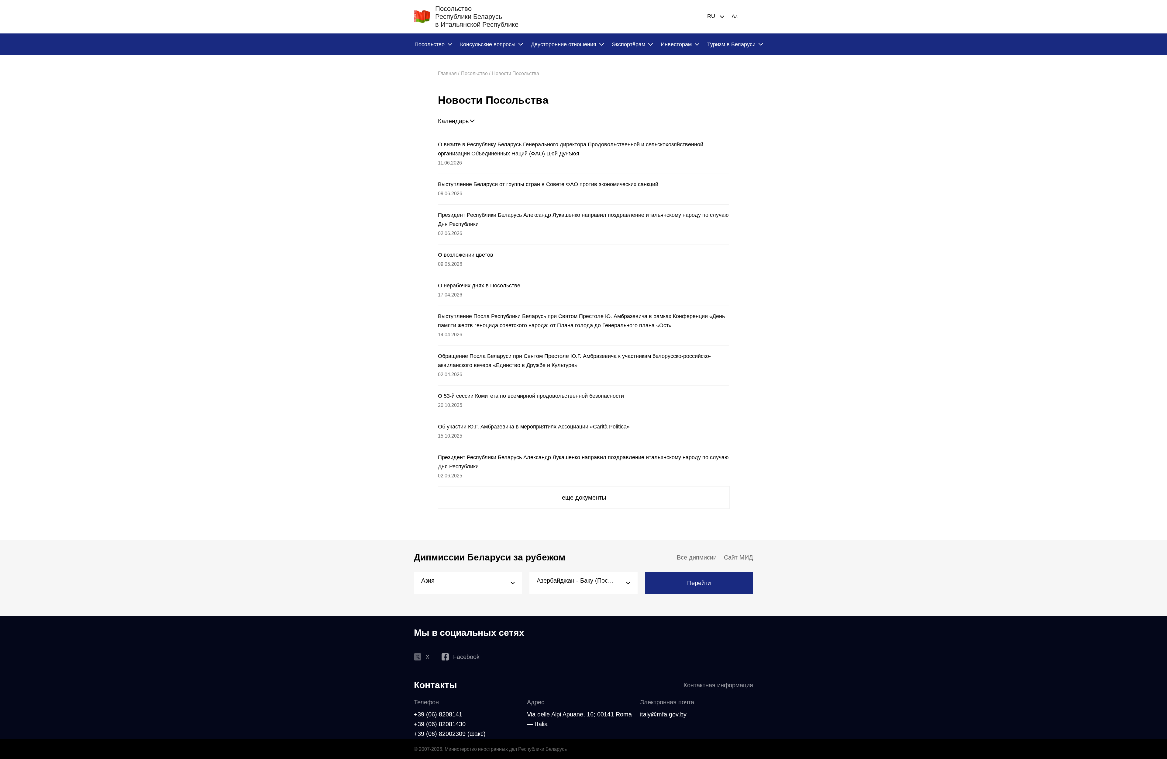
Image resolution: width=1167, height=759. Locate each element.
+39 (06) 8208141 (438, 714)
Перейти (699, 583)
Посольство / (475, 73)
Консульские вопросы (487, 44)
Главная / (448, 73)
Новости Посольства (515, 73)
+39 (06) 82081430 (440, 724)
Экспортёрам (628, 44)
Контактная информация (718, 685)
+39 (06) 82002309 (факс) (450, 733)
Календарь (453, 121)
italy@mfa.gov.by (663, 714)
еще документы (584, 497)
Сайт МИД (738, 557)
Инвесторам (676, 44)
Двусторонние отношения (563, 44)
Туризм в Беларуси (731, 44)
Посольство (430, 44)
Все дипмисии (697, 557)
